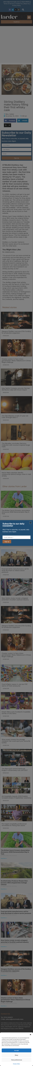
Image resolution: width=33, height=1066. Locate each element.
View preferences (16, 1060)
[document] (16, 533)
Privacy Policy (16, 1063)
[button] (30, 1034)
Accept (16, 1050)
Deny (16, 1055)
